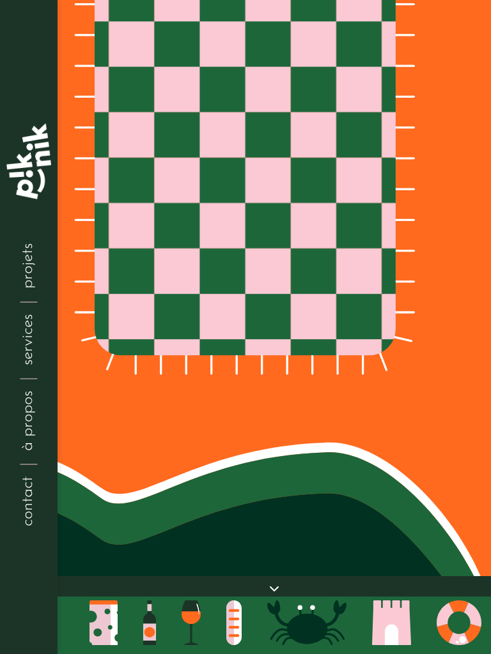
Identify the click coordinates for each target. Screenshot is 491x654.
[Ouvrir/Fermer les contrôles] (274, 589)
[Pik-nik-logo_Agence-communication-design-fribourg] (28, 161)
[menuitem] (29, 501)
